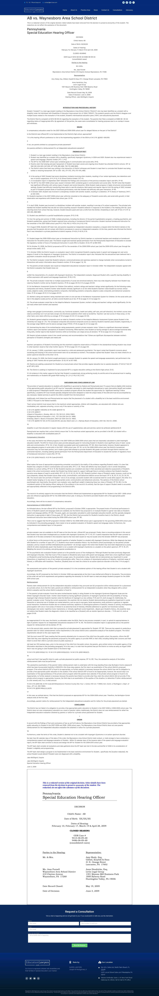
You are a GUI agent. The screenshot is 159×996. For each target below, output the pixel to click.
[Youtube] (130, 2)
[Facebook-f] (26, 978)
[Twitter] (127, 2)
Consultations (117, 10)
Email (29, 927)
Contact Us (105, 10)
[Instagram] (133, 2)
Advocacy (129, 10)
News (96, 10)
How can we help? (34, 933)
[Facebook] (123, 2)
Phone (82, 921)
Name (30, 921)
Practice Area (85, 10)
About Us (74, 10)
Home (65, 10)
